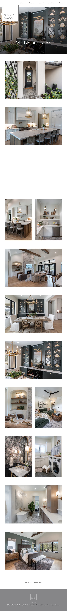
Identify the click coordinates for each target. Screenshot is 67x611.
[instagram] (32, 602)
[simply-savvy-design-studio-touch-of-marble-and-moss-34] (48, 387)
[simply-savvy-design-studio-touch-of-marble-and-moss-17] (33, 295)
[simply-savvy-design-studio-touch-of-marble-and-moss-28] (48, 437)
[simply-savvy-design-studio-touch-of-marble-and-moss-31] (33, 486)
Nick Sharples (36, 604)
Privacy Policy (45, 604)
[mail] (35, 602)
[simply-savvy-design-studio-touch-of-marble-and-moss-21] (18, 437)
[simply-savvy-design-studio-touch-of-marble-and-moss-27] (18, 387)
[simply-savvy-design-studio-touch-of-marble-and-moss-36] (33, 532)
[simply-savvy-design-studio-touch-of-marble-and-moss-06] (33, 154)
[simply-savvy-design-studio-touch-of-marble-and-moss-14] (33, 249)
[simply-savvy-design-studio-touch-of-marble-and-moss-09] (33, 107)
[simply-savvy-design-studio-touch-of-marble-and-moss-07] (18, 200)
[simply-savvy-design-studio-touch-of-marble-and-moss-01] (33, 61)
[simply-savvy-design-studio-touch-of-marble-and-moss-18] (33, 341)
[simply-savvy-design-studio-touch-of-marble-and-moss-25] (48, 200)
